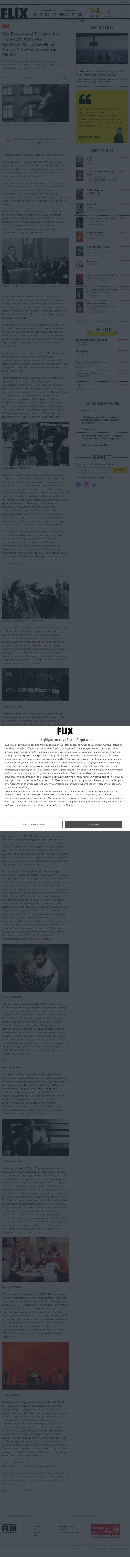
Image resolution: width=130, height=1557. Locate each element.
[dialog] (65, 778)
